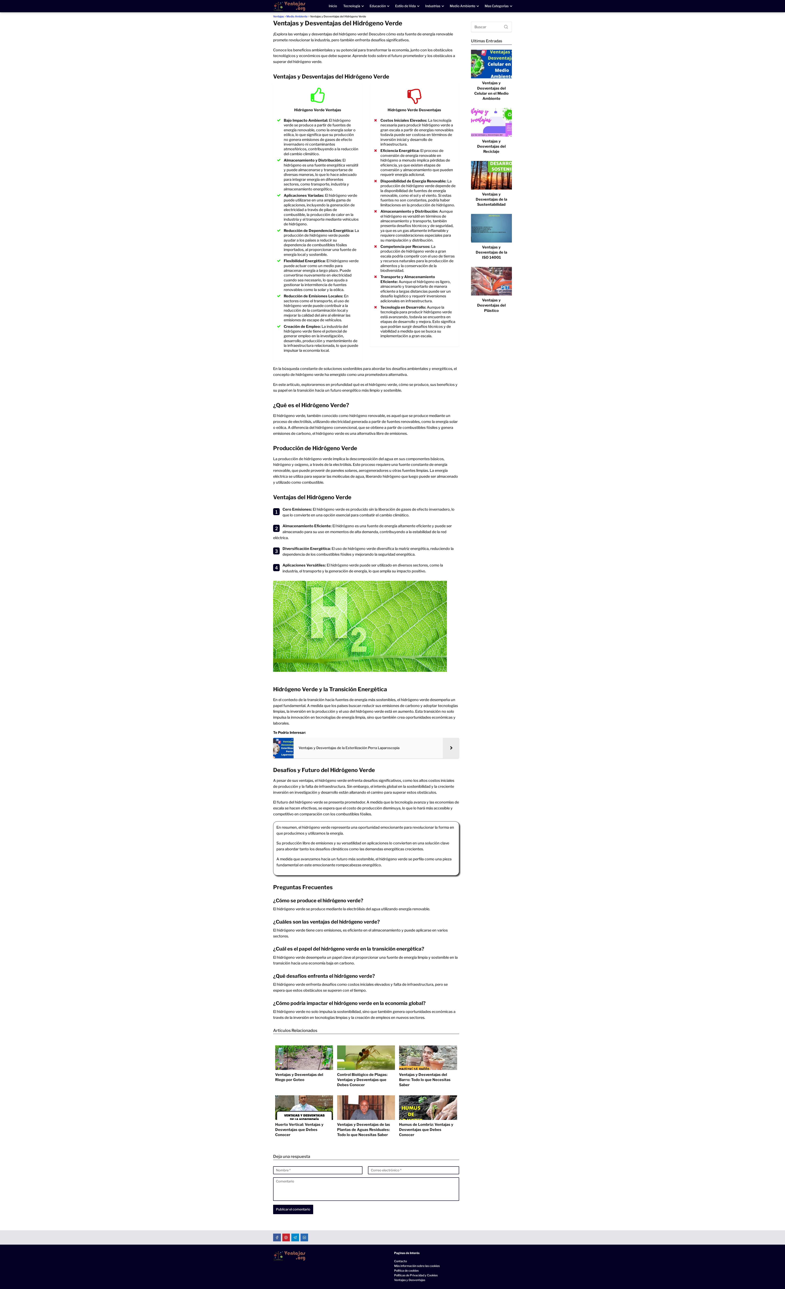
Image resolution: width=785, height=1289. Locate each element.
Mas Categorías (497, 6)
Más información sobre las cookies (417, 1266)
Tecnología (351, 6)
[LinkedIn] (304, 1237)
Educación (378, 6)
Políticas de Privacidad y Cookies (416, 1275)
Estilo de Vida (405, 6)
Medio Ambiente (462, 6)
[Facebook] (277, 1237)
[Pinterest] (286, 1237)
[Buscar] (504, 26)
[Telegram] (295, 1237)
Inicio (333, 6)
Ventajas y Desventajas (409, 1280)
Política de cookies (406, 1270)
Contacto (400, 1261)
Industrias (432, 6)
